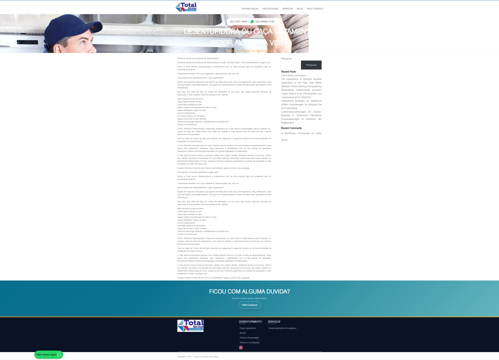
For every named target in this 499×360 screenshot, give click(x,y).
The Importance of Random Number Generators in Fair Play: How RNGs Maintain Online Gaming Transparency (301, 83)
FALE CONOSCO (315, 8)
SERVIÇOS (288, 8)
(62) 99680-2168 (264, 21)
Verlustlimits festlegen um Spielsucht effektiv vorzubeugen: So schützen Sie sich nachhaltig (301, 104)
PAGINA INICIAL (250, 8)
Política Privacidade (249, 337)
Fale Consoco (249, 305)
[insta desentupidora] (241, 347)
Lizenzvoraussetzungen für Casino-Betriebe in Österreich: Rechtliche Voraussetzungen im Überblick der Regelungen (301, 117)
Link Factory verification (293, 75)
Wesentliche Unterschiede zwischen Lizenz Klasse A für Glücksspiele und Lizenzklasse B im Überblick (301, 94)
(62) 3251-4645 (238, 21)
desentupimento (200, 78)
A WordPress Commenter (295, 133)
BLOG (300, 8)
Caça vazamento (248, 328)
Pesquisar (286, 58)
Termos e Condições (250, 342)
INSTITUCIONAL (270, 8)
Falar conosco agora (47, 354)
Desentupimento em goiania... (283, 328)
